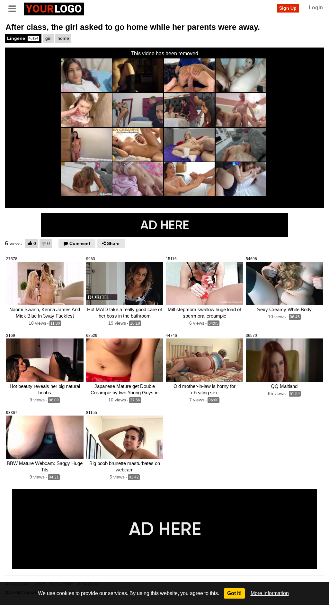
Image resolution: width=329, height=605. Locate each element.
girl (48, 38)
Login (316, 7)
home (63, 38)
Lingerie (22, 38)
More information (270, 593)
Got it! (234, 593)
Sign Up (288, 8)
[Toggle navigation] (14, 8)
